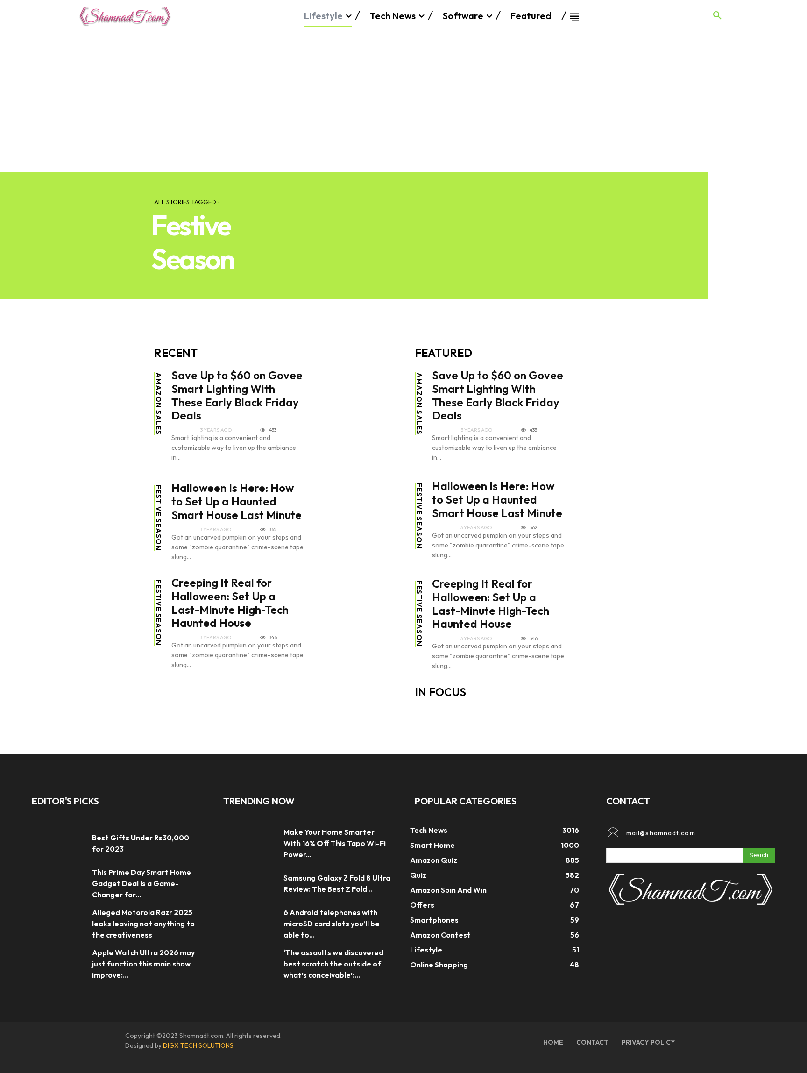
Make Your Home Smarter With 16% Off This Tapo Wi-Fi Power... (334, 843)
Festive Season (158, 518)
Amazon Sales (158, 403)
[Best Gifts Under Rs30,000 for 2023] (57, 843)
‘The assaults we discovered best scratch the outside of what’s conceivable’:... (333, 964)
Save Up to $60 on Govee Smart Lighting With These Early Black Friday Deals (237, 395)
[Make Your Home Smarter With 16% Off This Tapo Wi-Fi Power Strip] (248, 843)
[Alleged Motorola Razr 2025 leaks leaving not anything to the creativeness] (57, 923)
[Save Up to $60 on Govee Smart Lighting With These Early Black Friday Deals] (360, 401)
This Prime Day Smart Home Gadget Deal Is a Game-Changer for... (141, 883)
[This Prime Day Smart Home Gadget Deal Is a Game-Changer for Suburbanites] (57, 883)
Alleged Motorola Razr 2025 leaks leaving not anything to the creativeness (143, 923)
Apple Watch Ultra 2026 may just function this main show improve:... (143, 964)
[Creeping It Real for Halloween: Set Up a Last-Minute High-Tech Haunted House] (360, 608)
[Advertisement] (403, 101)
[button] (717, 16)
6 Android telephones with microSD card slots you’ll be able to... (331, 923)
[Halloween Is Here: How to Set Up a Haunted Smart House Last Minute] (360, 513)
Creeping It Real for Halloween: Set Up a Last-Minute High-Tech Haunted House (230, 603)
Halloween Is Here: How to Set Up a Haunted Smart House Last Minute (236, 501)
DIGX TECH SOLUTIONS (198, 1045)
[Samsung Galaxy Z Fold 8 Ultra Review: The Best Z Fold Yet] (248, 883)
